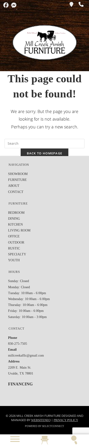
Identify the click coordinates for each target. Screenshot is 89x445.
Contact (15, 192)
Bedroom (16, 212)
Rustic (14, 248)
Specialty (17, 254)
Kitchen (15, 224)
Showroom (18, 174)
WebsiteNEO (41, 420)
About (13, 186)
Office (14, 236)
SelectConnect (53, 426)
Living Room (19, 230)
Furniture (17, 180)
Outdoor (16, 242)
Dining (14, 218)
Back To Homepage (44, 153)
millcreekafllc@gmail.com (26, 355)
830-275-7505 (17, 343)
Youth (14, 260)
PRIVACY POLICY (66, 420)
